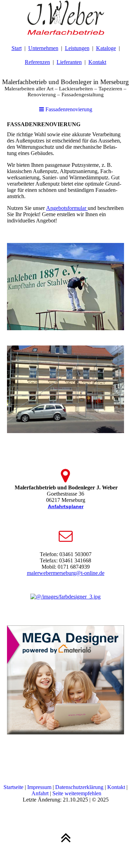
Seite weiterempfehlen (76, 793)
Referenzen (37, 62)
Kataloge (106, 48)
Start (17, 48)
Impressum (39, 787)
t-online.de (92, 573)
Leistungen (77, 48)
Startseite (13, 787)
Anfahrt (40, 793)
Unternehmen (43, 48)
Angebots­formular (67, 208)
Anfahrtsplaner (65, 506)
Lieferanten (69, 62)
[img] (65, 17)
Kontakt (97, 62)
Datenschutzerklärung (79, 787)
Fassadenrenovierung (68, 109)
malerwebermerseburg (51, 573)
